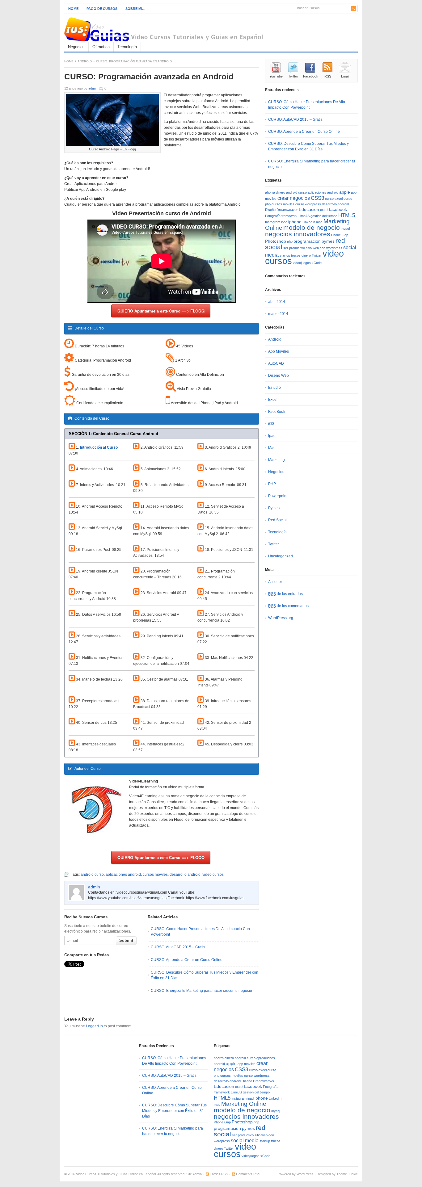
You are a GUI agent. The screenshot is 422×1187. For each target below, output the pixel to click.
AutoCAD (276, 363)
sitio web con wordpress (324, 248)
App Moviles (278, 351)
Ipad (272, 436)
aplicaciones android (123, 874)
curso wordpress (308, 204)
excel (324, 210)
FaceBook (276, 411)
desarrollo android (185, 874)
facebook (338, 209)
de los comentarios (288, 606)
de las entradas (285, 594)
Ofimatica (101, 46)
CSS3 (317, 198)
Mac (271, 448)
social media (245, 1140)
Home (73, 8)
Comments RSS (248, 1174)
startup (285, 255)
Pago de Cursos (102, 8)
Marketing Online (243, 1104)
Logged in (94, 1026)
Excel (272, 399)
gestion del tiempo (323, 216)
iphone (295, 222)
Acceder (275, 582)
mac (319, 222)
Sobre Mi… (135, 8)
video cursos (213, 874)
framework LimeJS (295, 216)
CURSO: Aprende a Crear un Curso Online (186, 960)
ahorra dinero (275, 192)
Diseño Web (278, 375)
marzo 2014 (278, 314)
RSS (327, 76)
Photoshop (275, 241)
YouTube (276, 76)
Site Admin (194, 1174)
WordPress (305, 1174)
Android (85, 61)
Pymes (274, 508)
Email (345, 76)
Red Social (277, 520)
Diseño (270, 210)
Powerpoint (277, 496)
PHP (272, 484)
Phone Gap (339, 235)
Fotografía (273, 216)
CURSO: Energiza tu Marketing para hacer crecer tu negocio (201, 990)
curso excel (334, 198)
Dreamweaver (287, 210)
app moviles (246, 1064)
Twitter (293, 76)
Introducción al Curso (99, 447)
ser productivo (294, 248)
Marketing (276, 460)
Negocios (76, 46)
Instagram (272, 222)
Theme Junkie (347, 1174)
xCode (317, 263)
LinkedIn (308, 222)
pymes (328, 241)
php (290, 241)
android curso (92, 874)
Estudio (274, 387)
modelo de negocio (311, 227)
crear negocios (293, 198)
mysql (345, 228)
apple (344, 192)
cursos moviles (155, 874)
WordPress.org (280, 618)
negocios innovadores (297, 233)
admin (92, 88)
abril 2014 (276, 302)
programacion (307, 241)
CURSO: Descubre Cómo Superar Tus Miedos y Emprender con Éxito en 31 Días (174, 1110)
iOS (271, 424)
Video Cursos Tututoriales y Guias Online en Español (116, 1174)
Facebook (310, 76)
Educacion (309, 209)
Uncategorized (280, 556)
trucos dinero (301, 255)
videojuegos (302, 263)
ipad (284, 222)
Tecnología (127, 46)
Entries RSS (219, 1174)
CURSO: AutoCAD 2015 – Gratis (178, 947)
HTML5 (346, 215)
